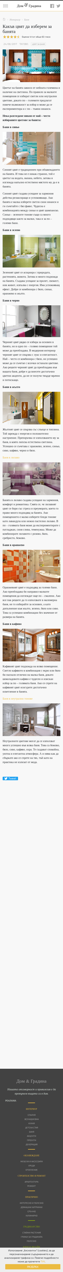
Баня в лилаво (11, 457)
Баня (31, 1131)
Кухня (31, 1123)
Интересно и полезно (31, 1203)
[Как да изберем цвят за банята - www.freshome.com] (31, 148)
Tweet (12, 778)
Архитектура (31, 1181)
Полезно (31, 1241)
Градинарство (31, 1226)
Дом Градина (29, 5)
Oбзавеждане (31, 1155)
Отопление (32, 1170)
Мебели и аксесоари (31, 1161)
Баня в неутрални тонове (18, 698)
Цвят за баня (38, 44)
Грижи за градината (31, 1237)
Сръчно (31, 1211)
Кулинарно (31, 1215)
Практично (31, 1197)
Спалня (32, 1115)
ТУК (43, 1261)
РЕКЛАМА (10, 1100)
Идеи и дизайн (31, 1247)
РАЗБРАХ (32, 1266)
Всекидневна (31, 1119)
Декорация (31, 1144)
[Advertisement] (31, 918)
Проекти (31, 1140)
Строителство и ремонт (32, 1175)
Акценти (31, 1136)
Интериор (31, 1108)
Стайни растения (31, 1232)
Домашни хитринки (31, 1207)
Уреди (31, 1165)
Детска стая (31, 1127)
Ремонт (31, 1186)
